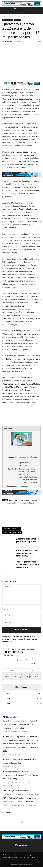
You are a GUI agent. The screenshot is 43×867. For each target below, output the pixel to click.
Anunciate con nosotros (21, 860)
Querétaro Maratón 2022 (26, 503)
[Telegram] (26, 46)
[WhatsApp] (21, 46)
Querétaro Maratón (9, 503)
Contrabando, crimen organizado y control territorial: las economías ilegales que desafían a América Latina (20, 724)
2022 (10, 500)
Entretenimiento (14, 16)
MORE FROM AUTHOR (12, 532)
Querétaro (35, 500)
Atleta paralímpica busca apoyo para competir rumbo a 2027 (27, 553)
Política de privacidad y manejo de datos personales (20, 855)
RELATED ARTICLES (12, 529)
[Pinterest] (15, 46)
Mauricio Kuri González (22, 500)
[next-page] (7, 573)
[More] (32, 46)
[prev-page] (3, 573)
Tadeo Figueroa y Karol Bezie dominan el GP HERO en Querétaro (28, 564)
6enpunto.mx (9, 41)
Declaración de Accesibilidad (12, 857)
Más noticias (7, 812)
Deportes (25, 16)
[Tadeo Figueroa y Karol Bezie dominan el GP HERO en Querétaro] (8, 564)
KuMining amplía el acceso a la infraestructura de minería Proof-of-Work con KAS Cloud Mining (21, 775)
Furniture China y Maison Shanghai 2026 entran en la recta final (19, 761)
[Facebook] (4, 46)
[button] (4, 10)
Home (4, 16)
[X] (10, 46)
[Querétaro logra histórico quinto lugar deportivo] (8, 541)
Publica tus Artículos (31, 857)
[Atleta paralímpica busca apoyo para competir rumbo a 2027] (8, 553)
